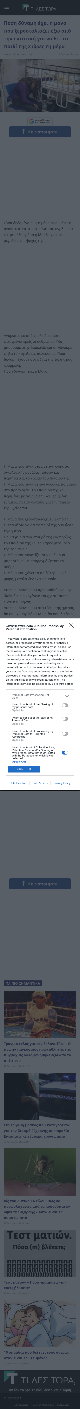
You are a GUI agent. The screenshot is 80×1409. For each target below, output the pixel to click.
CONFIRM (24, 769)
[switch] (65, 705)
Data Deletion (18, 783)
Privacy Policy (62, 783)
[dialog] (40, 704)
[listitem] (40, 696)
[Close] (72, 626)
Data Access (40, 783)
